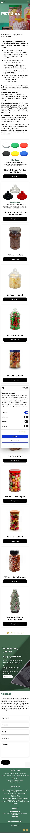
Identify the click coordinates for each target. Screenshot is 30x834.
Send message (6, 762)
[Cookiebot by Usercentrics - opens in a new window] (22, 388)
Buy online (7, 676)
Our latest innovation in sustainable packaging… (15, 794)
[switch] (26, 417)
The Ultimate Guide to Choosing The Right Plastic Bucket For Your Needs (15, 799)
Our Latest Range (15, 796)
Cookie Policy (15, 778)
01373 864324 (9, 667)
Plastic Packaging (11, 34)
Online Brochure (15, 782)
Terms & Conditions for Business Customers (15, 775)
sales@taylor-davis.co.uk (10, 669)
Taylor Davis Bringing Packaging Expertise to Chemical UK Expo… (15, 790)
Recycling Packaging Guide (15, 780)
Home (3, 34)
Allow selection (15, 440)
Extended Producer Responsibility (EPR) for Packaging (15, 802)
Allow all (15, 436)
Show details (22, 432)
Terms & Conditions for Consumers (15, 773)
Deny (15, 445)
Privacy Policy (15, 777)
